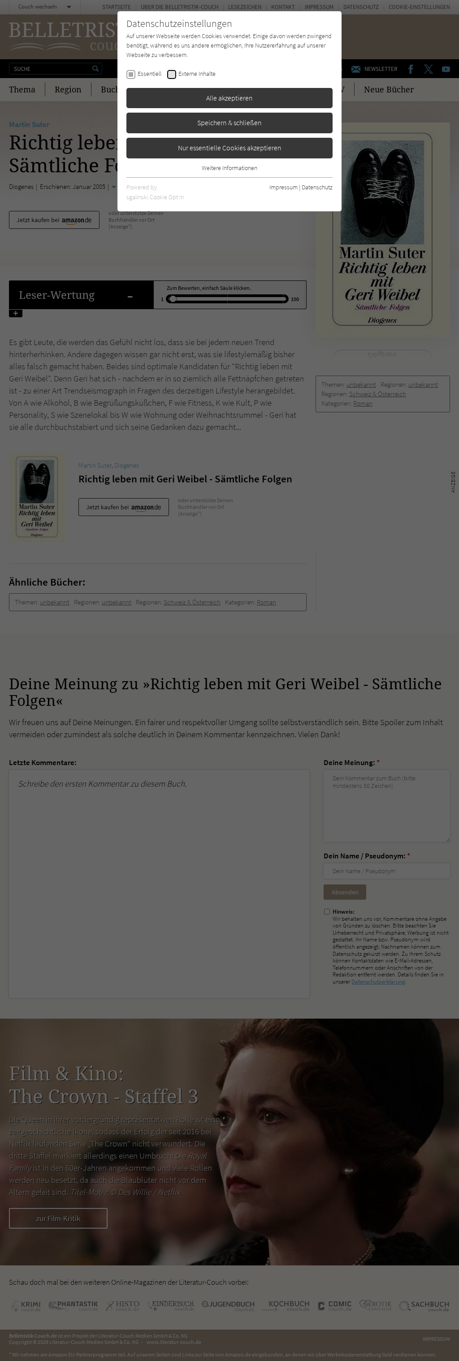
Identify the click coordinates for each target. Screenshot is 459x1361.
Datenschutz (317, 187)
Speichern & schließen (229, 122)
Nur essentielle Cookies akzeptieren (229, 147)
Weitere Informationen (229, 168)
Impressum (283, 187)
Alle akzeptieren (229, 97)
